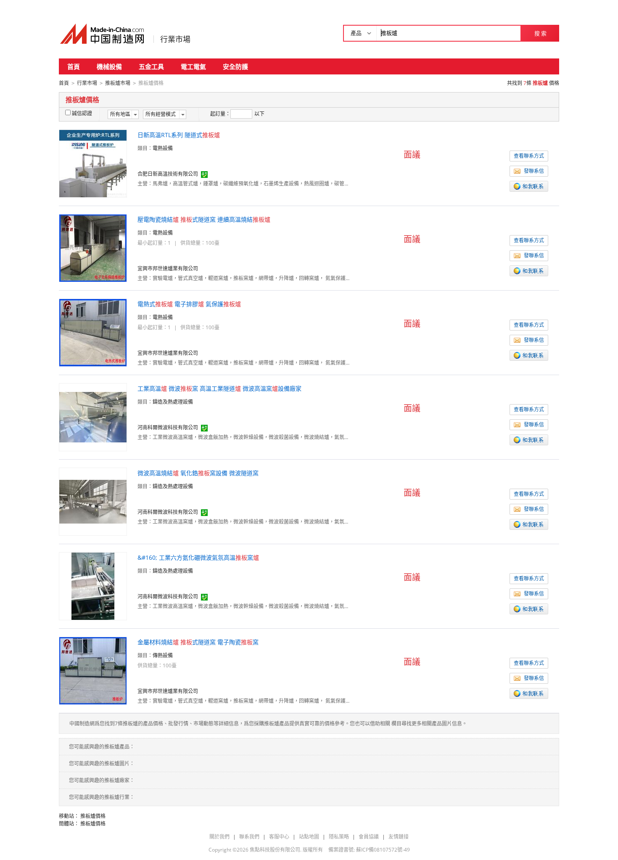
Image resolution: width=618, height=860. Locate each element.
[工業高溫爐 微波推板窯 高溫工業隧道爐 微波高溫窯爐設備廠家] (93, 416)
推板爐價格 (93, 816)
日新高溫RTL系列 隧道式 (178, 135)
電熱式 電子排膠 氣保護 (189, 304)
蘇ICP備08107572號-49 (383, 849)
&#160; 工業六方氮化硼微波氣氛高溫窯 (198, 557)
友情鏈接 (398, 836)
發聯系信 (534, 171)
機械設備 (109, 66)
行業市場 (175, 39)
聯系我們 (249, 836)
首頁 (73, 66)
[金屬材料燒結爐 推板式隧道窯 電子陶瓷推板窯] (93, 670)
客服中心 (279, 836)
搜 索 (540, 33)
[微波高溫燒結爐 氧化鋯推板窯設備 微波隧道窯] (93, 501)
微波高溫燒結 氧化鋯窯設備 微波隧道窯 (198, 473)
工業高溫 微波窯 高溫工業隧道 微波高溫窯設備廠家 (219, 388)
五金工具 (151, 66)
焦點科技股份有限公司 (275, 849)
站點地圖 (309, 836)
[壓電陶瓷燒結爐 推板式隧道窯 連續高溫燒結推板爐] (93, 247)
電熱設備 (163, 148)
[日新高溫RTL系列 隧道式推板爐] (93, 163)
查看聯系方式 (529, 155)
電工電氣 (193, 66)
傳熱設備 (163, 655)
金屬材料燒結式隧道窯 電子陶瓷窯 (198, 642)
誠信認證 (82, 113)
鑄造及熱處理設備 (173, 401)
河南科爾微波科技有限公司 (167, 427)
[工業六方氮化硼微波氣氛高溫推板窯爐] (92, 585)
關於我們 (219, 836)
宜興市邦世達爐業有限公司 (167, 268)
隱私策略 (339, 836)
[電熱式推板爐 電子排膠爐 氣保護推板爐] (93, 332)
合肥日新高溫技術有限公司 (167, 173)
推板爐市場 (117, 83)
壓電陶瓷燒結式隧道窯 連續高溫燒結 (203, 219)
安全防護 (235, 66)
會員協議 (369, 836)
